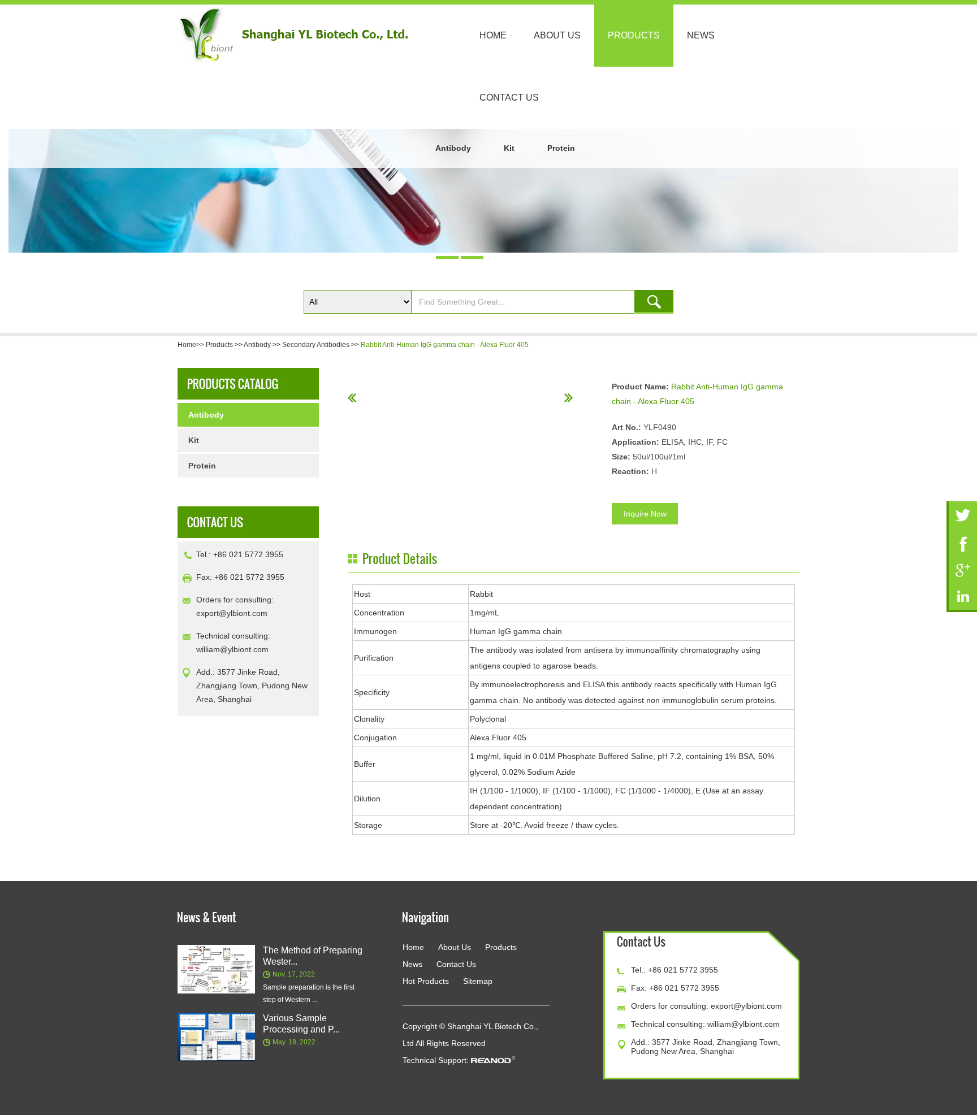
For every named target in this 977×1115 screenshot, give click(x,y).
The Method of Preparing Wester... (312, 955)
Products (634, 35)
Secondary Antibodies (315, 345)
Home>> (192, 345)
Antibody (453, 148)
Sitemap (477, 981)
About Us (557, 35)
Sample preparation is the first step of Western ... (309, 993)
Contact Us (509, 97)
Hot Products (426, 981)
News (701, 35)
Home (493, 35)
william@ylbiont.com (232, 649)
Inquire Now (645, 513)
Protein (561, 148)
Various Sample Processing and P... (301, 1023)
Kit (509, 148)
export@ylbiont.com (231, 613)
